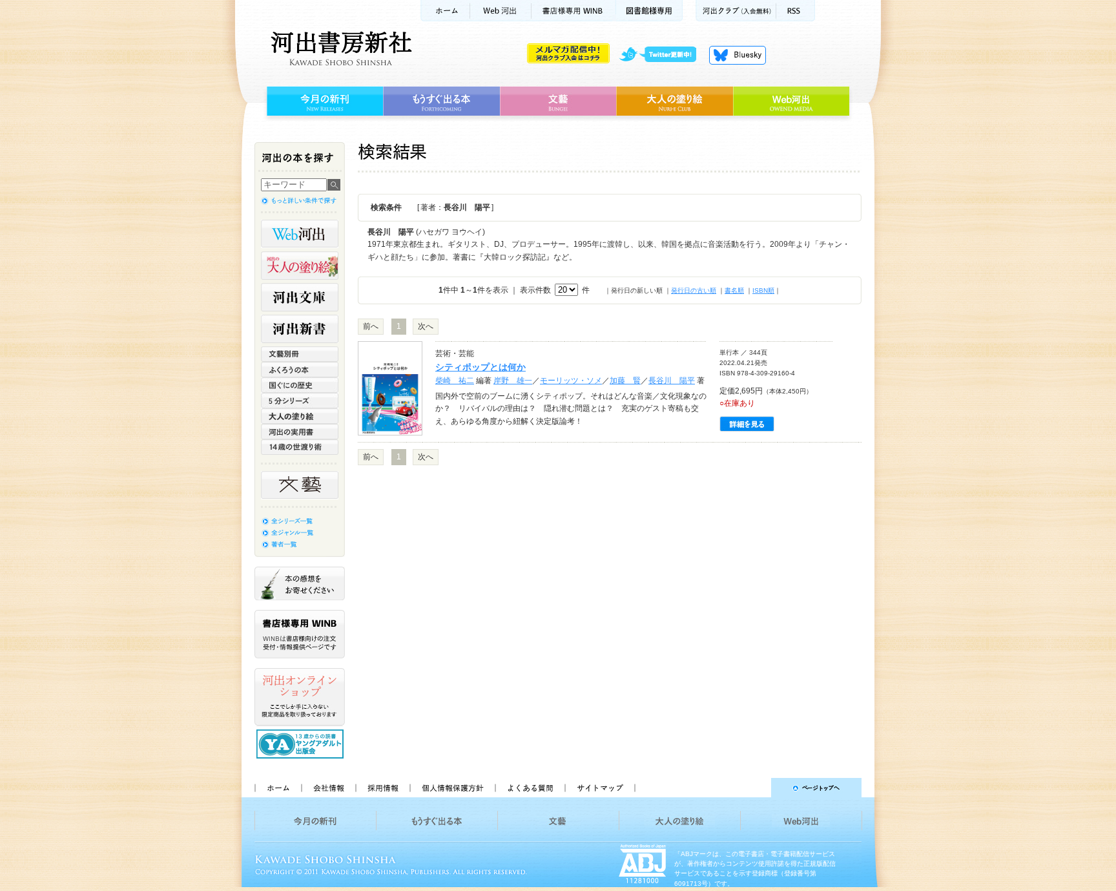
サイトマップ (600, 787)
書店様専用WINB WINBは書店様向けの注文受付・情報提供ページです (299, 634)
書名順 (734, 290)
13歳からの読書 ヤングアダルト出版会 (301, 744)
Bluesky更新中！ (737, 55)
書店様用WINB (574, 10)
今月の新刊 (323, 101)
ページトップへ (754, 787)
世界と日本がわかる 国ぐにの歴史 (299, 385)
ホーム (445, 10)
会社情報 (328, 787)
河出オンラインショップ (299, 697)
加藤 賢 (625, 380)
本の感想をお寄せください (299, 583)
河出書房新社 (339, 48)
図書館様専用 (649, 10)
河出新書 (299, 329)
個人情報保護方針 (452, 787)
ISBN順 (763, 290)
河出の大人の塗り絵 (299, 265)
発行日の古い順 (693, 290)
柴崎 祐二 (454, 380)
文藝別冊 (299, 354)
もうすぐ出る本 (441, 101)
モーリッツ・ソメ (571, 380)
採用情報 (382, 787)
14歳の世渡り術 (299, 447)
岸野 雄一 (512, 380)
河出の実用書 (299, 431)
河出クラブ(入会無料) (736, 10)
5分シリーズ (299, 400)
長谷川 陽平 (671, 380)
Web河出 (501, 10)
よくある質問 (529, 787)
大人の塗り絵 (674, 101)
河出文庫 (299, 297)
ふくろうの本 (299, 369)
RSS (795, 10)
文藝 (558, 101)
